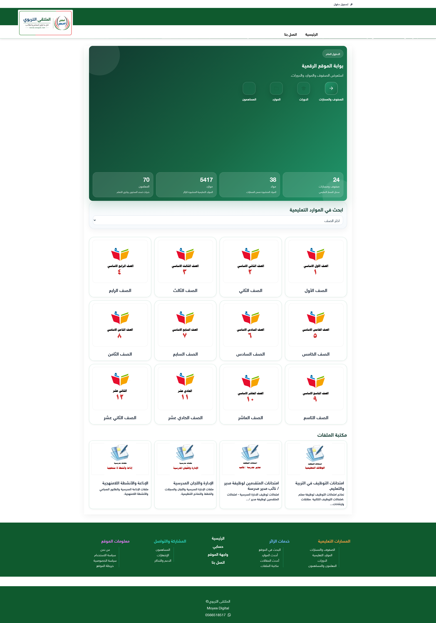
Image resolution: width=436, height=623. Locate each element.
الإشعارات (163, 554)
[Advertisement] (218, 137)
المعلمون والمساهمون (322, 565)
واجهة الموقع (218, 553)
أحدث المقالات (269, 560)
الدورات (322, 560)
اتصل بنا (290, 34)
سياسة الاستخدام (105, 554)
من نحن (105, 549)
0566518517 (216, 614)
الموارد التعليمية (322, 554)
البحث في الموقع (270, 549)
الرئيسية (311, 34)
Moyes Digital (218, 607)
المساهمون (163, 549)
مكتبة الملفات (270, 565)
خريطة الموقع (105, 565)
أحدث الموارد (270, 554)
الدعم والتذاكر (162, 560)
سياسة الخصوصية (105, 560)
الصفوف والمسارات (322, 549)
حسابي (218, 545)
